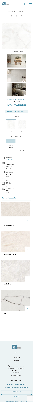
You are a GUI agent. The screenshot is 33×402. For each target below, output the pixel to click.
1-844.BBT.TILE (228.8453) (16, 368)
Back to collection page (17, 99)
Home (9, 11)
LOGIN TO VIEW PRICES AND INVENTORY (16, 111)
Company (17, 360)
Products (15, 11)
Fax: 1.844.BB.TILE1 (16, 380)
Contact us (17, 363)
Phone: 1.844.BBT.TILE (16, 378)
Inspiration (16, 357)
